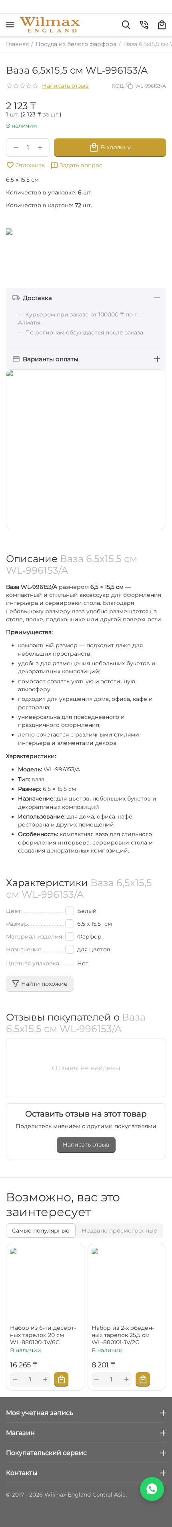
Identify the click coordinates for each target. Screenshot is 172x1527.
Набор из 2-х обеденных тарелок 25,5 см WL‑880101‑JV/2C (123, 1335)
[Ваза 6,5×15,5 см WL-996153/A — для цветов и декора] (86, 449)
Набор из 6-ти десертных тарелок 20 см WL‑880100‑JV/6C (43, 1335)
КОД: (118, 85)
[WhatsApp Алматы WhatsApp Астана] (152, 1489)
